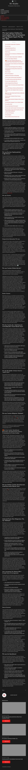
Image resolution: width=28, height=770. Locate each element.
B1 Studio (14, 4)
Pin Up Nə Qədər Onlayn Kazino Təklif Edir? (13, 56)
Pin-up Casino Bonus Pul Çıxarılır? (11, 106)
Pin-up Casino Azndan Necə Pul (11, 81)
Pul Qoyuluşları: (8, 114)
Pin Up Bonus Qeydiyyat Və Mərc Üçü (10, 738)
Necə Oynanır (7, 71)
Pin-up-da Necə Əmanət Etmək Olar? (12, 116)
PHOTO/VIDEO (5, 10)
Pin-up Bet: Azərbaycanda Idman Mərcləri (13, 79)
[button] (14, 14)
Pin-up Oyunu (7, 46)
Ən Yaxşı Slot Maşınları (9, 112)
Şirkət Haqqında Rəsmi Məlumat (11, 83)
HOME (2, 9)
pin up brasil (9, 193)
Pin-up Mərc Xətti (8, 104)
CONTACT (4, 13)
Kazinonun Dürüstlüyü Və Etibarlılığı (12, 75)
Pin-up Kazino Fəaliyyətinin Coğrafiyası (12, 44)
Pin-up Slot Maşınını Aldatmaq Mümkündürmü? (14, 88)
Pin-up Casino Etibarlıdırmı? (10, 50)
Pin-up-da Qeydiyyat (9, 73)
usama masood (11, 26)
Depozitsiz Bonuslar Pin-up (10, 48)
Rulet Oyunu (7, 51)
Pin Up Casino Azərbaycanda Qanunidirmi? (13, 77)
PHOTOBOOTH (5, 12)
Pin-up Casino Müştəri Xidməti (11, 58)
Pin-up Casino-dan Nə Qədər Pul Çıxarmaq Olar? (14, 107)
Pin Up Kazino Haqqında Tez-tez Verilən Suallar (14, 102)
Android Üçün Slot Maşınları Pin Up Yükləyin (13, 66)
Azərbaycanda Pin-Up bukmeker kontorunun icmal (12, 759)
